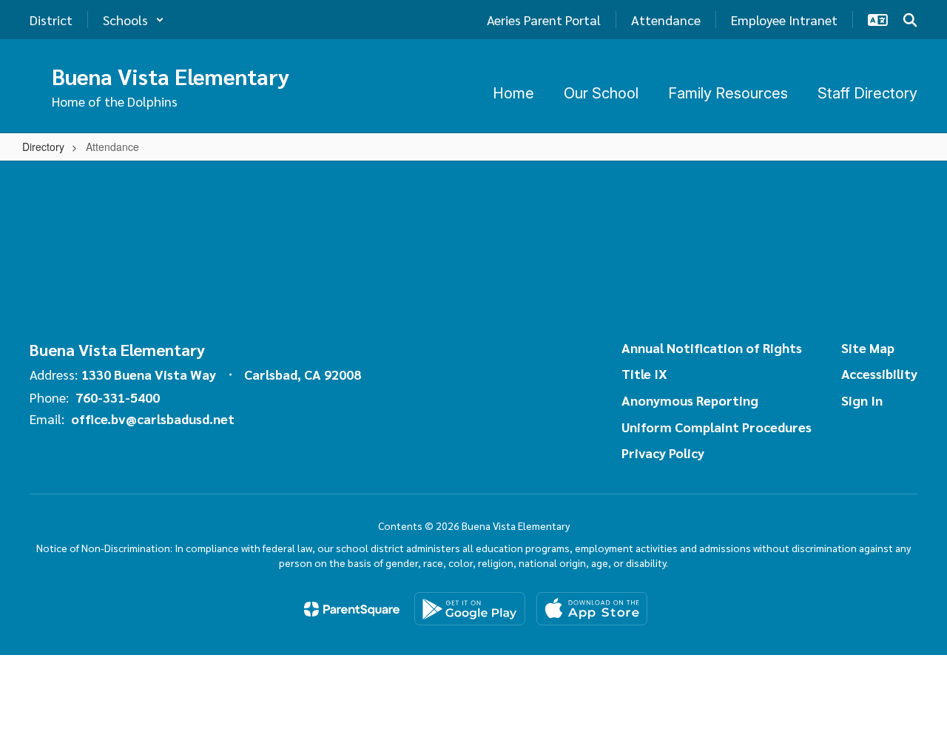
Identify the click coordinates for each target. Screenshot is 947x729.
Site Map (867, 347)
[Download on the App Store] (591, 608)
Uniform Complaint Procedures (716, 426)
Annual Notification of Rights (711, 347)
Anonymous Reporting (689, 400)
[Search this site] (910, 20)
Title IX (644, 373)
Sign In (862, 400)
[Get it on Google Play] (469, 608)
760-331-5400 (117, 397)
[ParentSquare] (351, 609)
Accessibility (879, 373)
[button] (133, 19)
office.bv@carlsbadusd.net (153, 418)
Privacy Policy (662, 452)
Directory (43, 146)
